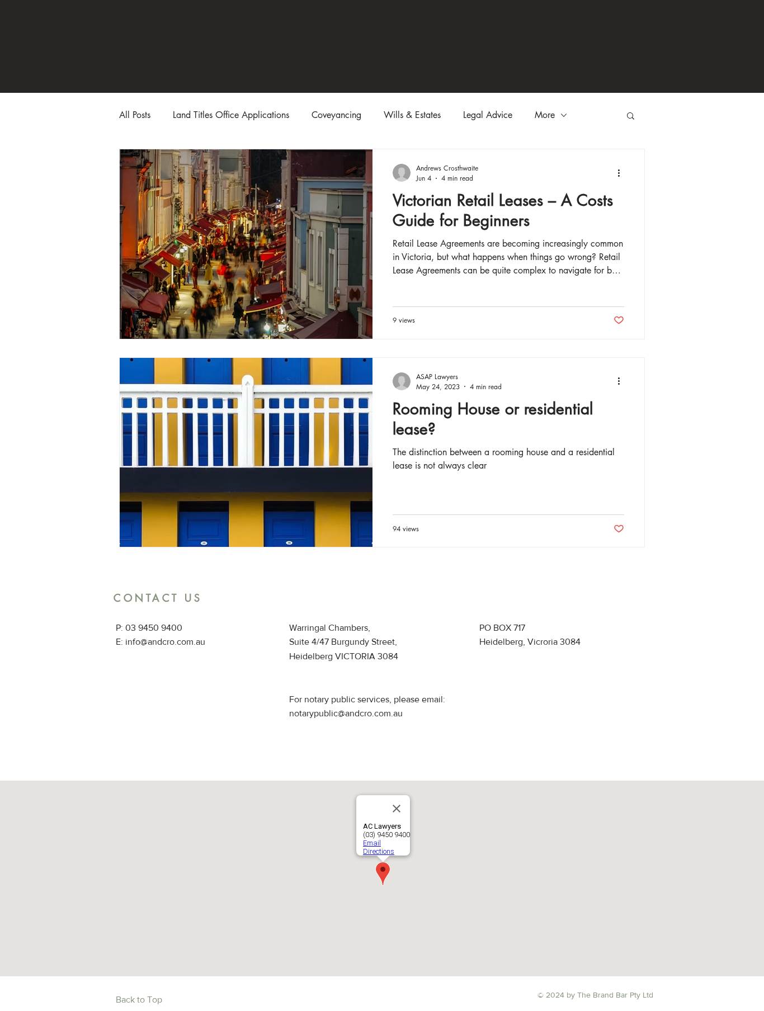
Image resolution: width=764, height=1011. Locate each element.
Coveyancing (336, 115)
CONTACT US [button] (158, 597)
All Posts (134, 115)
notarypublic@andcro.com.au (346, 713)
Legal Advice (487, 115)
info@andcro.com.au (165, 641)
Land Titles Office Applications (231, 115)
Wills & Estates (412, 115)
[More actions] (622, 172)
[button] (630, 116)
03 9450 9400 (153, 627)
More (545, 115)
